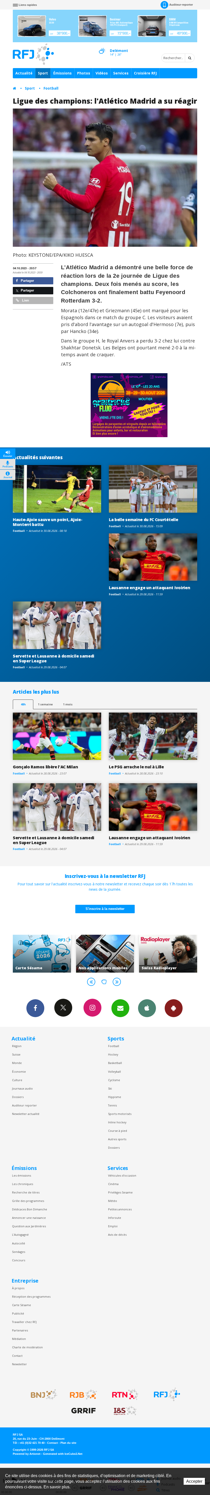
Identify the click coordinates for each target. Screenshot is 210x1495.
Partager (27, 281)
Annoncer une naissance (29, 1217)
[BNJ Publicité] (42, 1394)
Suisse (16, 1054)
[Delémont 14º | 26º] (102, 46)
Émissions (62, 73)
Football (51, 88)
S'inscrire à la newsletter (105, 909)
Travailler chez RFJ (24, 1322)
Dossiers (18, 1097)
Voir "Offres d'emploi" (168, 954)
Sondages (18, 1251)
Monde (17, 1062)
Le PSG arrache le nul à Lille (136, 767)
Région (17, 1046)
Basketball (115, 1062)
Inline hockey (117, 1122)
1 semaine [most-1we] (45, 704)
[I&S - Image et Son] (125, 1410)
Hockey (113, 1054)
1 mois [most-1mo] (67, 704)
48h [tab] (23, 704)
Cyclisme (114, 1080)
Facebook (35, 1008)
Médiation (19, 1338)
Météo (112, 1200)
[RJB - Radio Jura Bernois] (83, 1394)
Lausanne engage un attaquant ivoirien (149, 587)
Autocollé (18, 1243)
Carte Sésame (21, 1305)
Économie (19, 1071)
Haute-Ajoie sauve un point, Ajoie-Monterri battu (47, 522)
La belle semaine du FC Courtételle (143, 519)
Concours (18, 1260)
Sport (43, 73)
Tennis (112, 1105)
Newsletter (19, 1364)
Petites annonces (120, 1209)
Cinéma (113, 1184)
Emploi (113, 1226)
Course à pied (117, 1130)
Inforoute (114, 1217)
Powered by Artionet (26, 1453)
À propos (18, 1288)
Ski (110, 1088)
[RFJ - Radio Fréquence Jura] (167, 1394)
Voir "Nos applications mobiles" (42, 954)
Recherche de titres (25, 1192)
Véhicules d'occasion (122, 1175)
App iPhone (147, 1008)
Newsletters (120, 1008)
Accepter (194, 1481)
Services (121, 73)
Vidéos (102, 73)
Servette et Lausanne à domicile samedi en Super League (53, 658)
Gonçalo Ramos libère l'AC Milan (45, 767)
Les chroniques (22, 1184)
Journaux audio (22, 1088)
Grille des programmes (28, 1200)
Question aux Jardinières (29, 1226)
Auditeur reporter (24, 1105)
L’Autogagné (20, 1234)
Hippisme (114, 1097)
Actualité (24, 73)
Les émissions (21, 1175)
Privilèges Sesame (120, 1192)
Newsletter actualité (25, 1113)
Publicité (18, 1313)
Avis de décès (117, 1234)
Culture (17, 1080)
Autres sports (117, 1139)
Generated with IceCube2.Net (62, 1453)
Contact (17, 1355)
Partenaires (20, 1330)
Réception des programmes (31, 1296)
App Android (174, 1008)
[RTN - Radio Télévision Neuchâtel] (125, 1394)
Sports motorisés (119, 1113)
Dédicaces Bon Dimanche (29, 1209)
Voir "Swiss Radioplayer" (105, 954)
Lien (25, 300)
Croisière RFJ (145, 73)
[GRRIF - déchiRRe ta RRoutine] (83, 1410)
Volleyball (114, 1071)
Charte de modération (27, 1347)
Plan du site (68, 1442)
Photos (83, 73)
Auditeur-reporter (181, 4)
